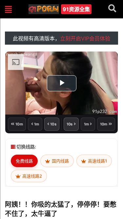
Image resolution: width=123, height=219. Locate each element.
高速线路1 (97, 161)
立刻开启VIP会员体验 (85, 38)
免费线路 (24, 161)
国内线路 (60, 161)
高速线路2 (31, 176)
